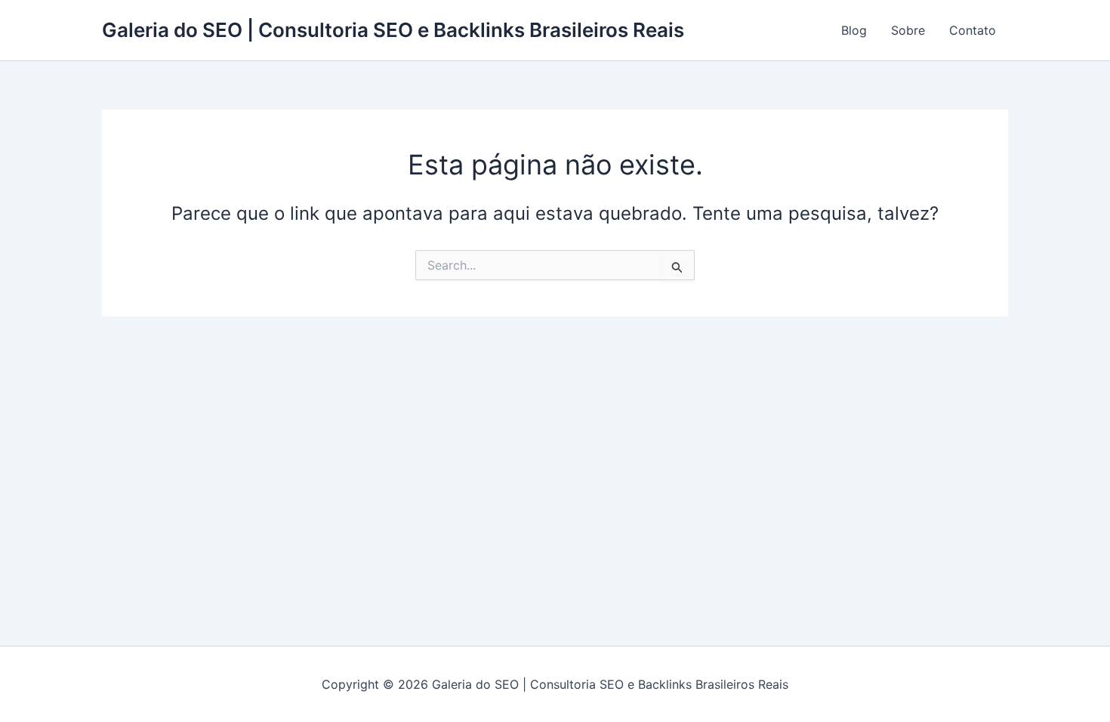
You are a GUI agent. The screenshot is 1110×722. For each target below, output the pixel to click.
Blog (854, 30)
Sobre (908, 30)
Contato (972, 30)
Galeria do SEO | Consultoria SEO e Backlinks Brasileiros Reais (393, 30)
